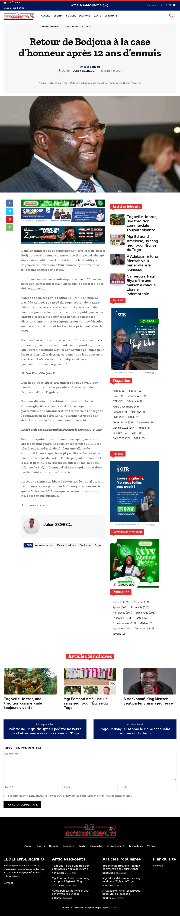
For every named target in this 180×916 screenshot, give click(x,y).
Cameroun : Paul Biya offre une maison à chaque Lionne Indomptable (141, 285)
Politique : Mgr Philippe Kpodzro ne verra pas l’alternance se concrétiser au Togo (45, 731)
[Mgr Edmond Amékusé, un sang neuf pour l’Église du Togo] (117, 239)
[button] (171, 16)
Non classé (58, 873)
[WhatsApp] (9, 227)
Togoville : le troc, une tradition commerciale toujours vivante (142, 223)
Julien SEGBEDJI (84, 70)
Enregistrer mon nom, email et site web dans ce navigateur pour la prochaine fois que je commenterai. (70, 795)
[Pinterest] (9, 219)
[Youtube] (174, 5)
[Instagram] (166, 5)
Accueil (43, 82)
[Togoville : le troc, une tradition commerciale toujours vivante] (117, 219)
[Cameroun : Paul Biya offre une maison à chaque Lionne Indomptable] (117, 278)
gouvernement (44, 545)
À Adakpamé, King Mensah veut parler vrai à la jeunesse (142, 263)
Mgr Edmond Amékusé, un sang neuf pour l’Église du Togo (142, 243)
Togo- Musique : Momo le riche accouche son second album (135, 731)
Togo (97, 545)
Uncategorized (90, 67)
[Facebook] (162, 5)
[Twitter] (170, 5)
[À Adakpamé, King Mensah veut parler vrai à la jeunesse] (117, 259)
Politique (85, 545)
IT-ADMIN (113, 907)
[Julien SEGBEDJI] (60, 71)
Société (56, 898)
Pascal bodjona (66, 545)
